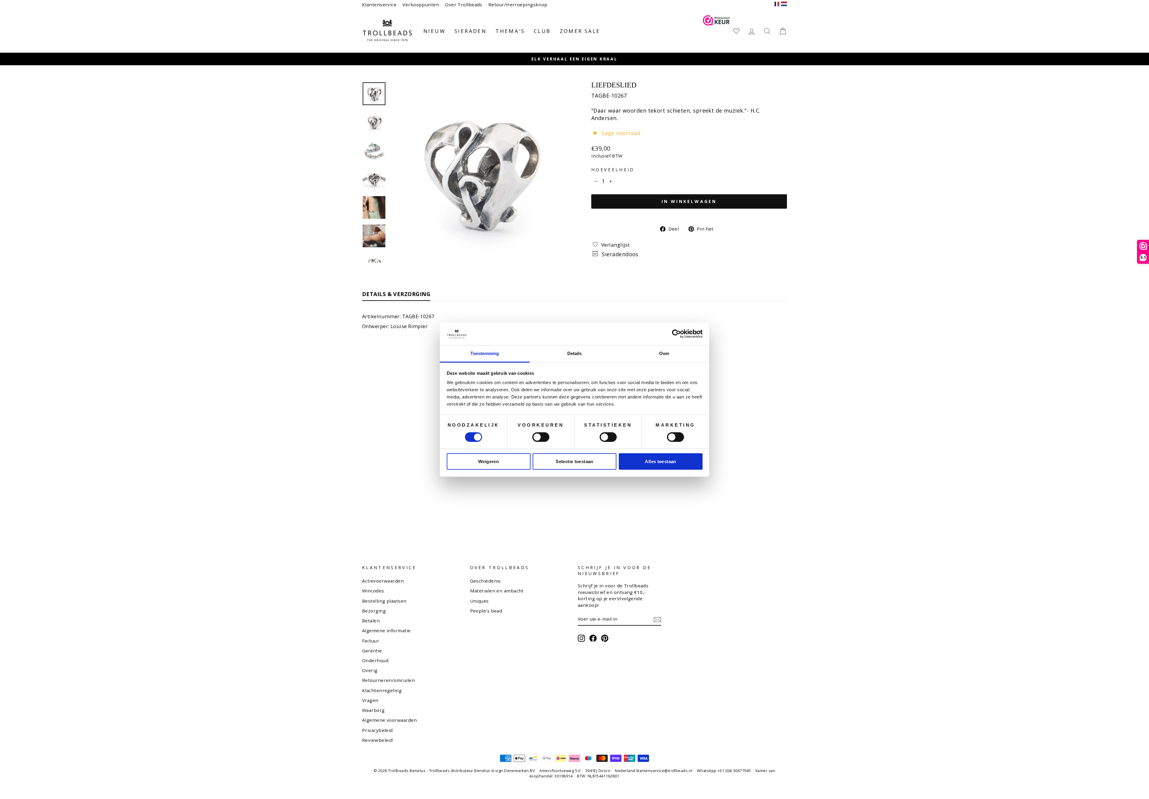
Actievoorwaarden (383, 581)
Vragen (370, 700)
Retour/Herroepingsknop (518, 4)
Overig (370, 670)
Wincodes (373, 591)
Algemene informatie (386, 630)
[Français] (777, 4)
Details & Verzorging (396, 294)
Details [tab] (574, 353)
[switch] (540, 437)
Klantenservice (379, 4)
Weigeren (488, 461)
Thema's (510, 31)
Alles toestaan (660, 461)
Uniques (479, 601)
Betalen (371, 621)
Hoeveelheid (613, 169)
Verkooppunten (420, 4)
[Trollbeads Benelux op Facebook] (593, 638)
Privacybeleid (377, 730)
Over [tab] (664, 353)
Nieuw (434, 31)
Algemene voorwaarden (389, 720)
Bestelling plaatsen (384, 601)
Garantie (372, 651)
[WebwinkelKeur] (716, 31)
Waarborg (373, 710)
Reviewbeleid (377, 740)
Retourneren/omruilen (388, 680)
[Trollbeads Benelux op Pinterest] (604, 638)
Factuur (370, 641)
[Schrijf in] (657, 619)
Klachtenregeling (382, 690)
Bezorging (374, 611)
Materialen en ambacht (497, 591)
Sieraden (471, 31)
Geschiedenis (485, 581)
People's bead (486, 611)
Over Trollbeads (463, 4)
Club (542, 31)
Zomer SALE (580, 31)
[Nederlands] (784, 4)
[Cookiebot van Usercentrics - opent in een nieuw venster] (676, 333)
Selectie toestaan (574, 461)
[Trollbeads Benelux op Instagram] (581, 638)
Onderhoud (375, 660)
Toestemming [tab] (484, 353)
